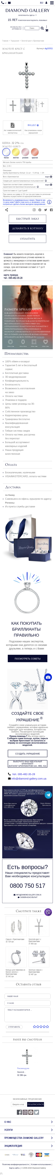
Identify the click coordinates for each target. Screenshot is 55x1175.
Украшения (15, 40)
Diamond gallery (27, 15)
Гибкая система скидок (17, 431)
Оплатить (27, 239)
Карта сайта (14, 1168)
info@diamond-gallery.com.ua (28, 778)
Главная (5, 40)
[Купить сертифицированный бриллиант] (27, 857)
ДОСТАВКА (13, 487)
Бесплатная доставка (17, 373)
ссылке (40, 337)
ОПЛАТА (11, 465)
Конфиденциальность (17, 380)
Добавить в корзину (27, 228)
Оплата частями (14, 396)
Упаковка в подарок (16, 400)
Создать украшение (27, 753)
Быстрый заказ (27, 219)
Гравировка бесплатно (17, 419)
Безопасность (12, 384)
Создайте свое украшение (27, 716)
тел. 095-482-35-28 (23, 774)
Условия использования (41, 1164)
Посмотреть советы (27, 658)
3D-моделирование (15, 377)
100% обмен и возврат (17, 361)
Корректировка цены (16, 415)
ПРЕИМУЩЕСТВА (16, 354)
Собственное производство (20, 411)
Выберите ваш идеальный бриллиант (27, 763)
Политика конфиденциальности (15, 1164)
